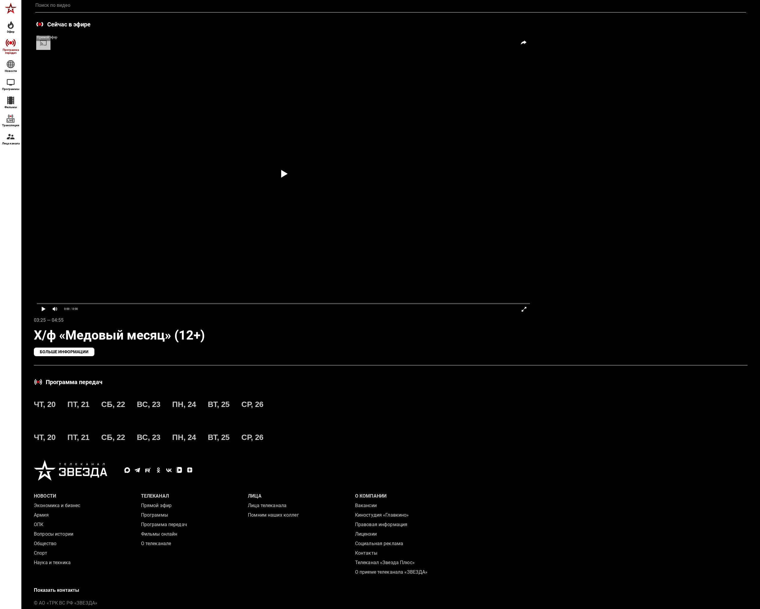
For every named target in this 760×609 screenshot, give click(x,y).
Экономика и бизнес (57, 505)
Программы (154, 515)
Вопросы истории (53, 534)
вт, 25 (218, 404)
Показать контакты (56, 590)
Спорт (40, 553)
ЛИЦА (255, 496)
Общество (45, 543)
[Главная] (10, 8)
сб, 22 (113, 404)
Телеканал (155, 496)
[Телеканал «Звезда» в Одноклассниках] (158, 470)
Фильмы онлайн (159, 534)
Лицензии (366, 534)
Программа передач (164, 524)
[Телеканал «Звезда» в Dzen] (189, 470)
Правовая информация (381, 524)
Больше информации (64, 351)
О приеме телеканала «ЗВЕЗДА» (391, 572)
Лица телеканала (267, 505)
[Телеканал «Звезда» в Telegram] (137, 470)
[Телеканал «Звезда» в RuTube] (148, 470)
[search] (390, 5)
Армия (41, 515)
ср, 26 (252, 404)
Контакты (366, 553)
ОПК (38, 524)
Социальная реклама (379, 543)
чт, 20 (45, 404)
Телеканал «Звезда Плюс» (385, 562)
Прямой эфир (156, 505)
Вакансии (366, 505)
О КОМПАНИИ (371, 496)
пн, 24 (184, 404)
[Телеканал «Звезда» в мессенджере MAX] (127, 470)
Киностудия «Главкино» (382, 515)
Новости (45, 496)
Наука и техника (52, 562)
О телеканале (156, 543)
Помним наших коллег (273, 515)
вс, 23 (148, 404)
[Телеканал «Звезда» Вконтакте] (169, 470)
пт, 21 (78, 404)
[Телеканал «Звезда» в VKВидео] (179, 470)
